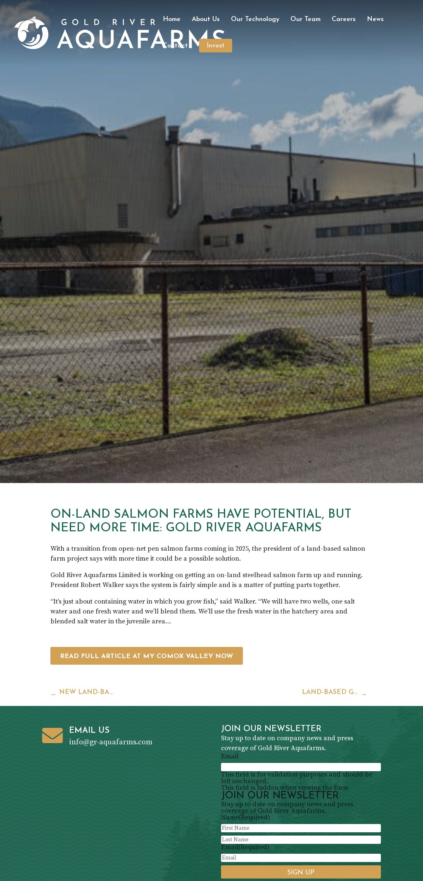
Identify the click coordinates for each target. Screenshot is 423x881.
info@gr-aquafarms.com (110, 742)
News (375, 20)
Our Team (305, 20)
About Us (206, 20)
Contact (175, 46)
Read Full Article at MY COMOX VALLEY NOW (146, 656)
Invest (216, 46)
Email (229, 756)
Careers (344, 20)
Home (172, 20)
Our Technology (255, 20)
